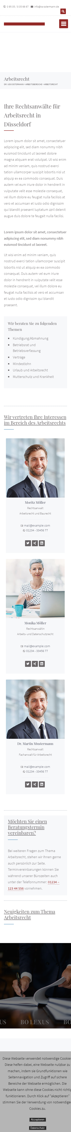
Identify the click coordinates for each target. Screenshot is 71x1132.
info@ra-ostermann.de (46, 6)
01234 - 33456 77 (37, 530)
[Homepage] (28, 24)
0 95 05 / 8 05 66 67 (18, 6)
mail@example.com (37, 525)
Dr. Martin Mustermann (35, 743)
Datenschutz (37, 1127)
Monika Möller (35, 623)
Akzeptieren (37, 1119)
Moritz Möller (35, 502)
